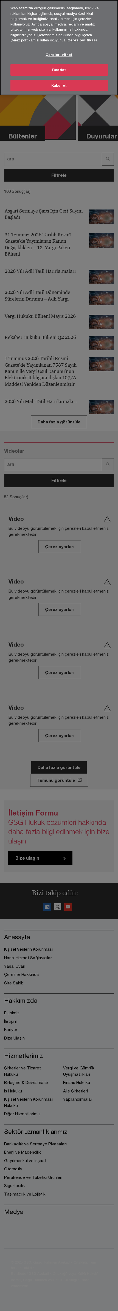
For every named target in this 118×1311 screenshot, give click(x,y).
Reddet (59, 69)
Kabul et (59, 85)
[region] (59, 47)
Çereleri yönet (59, 54)
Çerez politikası (82, 40)
